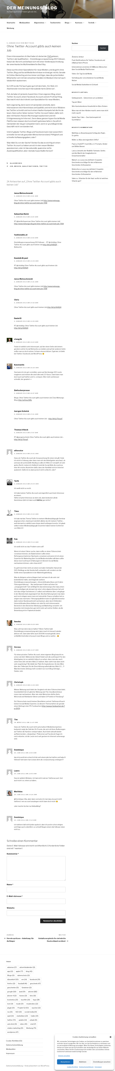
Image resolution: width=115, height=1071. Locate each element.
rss (10, 1012)
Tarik (16, 481)
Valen (74, 178)
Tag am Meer (77, 102)
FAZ (49, 56)
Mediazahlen (24, 23)
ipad (22, 992)
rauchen (36, 1008)
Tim (16, 720)
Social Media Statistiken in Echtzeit (85, 85)
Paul (73, 144)
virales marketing (15, 1028)
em (24, 979)
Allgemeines (39, 23)
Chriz (16, 300)
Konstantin (19, 365)
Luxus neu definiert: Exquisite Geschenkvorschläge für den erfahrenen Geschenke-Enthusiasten (87, 162)
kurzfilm (25, 1000)
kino (33, 996)
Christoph (18, 682)
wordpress (12, 1032)
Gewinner (27, 988)
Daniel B (17, 318)
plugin (11, 1008)
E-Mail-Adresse (15, 896)
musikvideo (32, 1004)
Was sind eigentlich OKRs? (89, 140)
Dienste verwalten (64, 1056)
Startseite (11, 23)
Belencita (75, 169)
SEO (18, 1012)
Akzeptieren (65, 1062)
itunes (23, 996)
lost (10, 1004)
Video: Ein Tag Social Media (82, 74)
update (23, 1020)
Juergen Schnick (21, 411)
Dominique (19, 750)
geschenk (35, 983)
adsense (12, 967)
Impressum (98, 1067)
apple (19, 971)
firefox (11, 983)
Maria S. (75, 160)
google (11, 992)
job (11, 166)
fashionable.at (21, 235)
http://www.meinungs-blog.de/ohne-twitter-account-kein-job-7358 (39, 224)
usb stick (12, 1024)
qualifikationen (30, 166)
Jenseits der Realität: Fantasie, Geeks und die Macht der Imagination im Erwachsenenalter (88, 153)
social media (31, 1012)
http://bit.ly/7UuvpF (55, 419)
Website (10, 908)
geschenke (13, 988)
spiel (10, 1016)
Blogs (67, 23)
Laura (16, 771)
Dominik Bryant (21, 258)
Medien (17, 166)
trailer (34, 1016)
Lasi (73, 151)
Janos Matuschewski (23, 193)
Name (10, 884)
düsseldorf (13, 979)
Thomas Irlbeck (21, 430)
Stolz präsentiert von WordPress (37, 1066)
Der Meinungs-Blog (32, 7)
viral (33, 1024)
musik (19, 1004)
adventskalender (27, 967)
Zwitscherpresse (22, 390)
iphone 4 (12, 996)
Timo (16, 511)
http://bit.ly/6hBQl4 (50, 245)
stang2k (18, 339)
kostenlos (12, 1000)
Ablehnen (82, 1062)
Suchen (75, 43)
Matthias (29, 43)
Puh (16, 539)
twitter (43, 166)
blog (29, 971)
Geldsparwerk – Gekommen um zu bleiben (87, 98)
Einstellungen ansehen (101, 1062)
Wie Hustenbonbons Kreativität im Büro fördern (89, 106)
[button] (110, 1037)
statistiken (22, 1016)
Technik (91, 23)
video (23, 1024)
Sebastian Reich (21, 214)
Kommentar (13, 854)
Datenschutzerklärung (86, 1067)
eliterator (18, 451)
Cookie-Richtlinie (72, 1067)
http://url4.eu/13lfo (25, 400)
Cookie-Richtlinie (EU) (14, 1041)
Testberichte (55, 23)
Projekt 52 (23, 1008)
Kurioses (78, 23)
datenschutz (23, 975)
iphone (32, 992)
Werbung (10, 28)
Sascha (17, 621)
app (10, 971)
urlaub (33, 1020)
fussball (22, 983)
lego (36, 1000)
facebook (35, 979)
